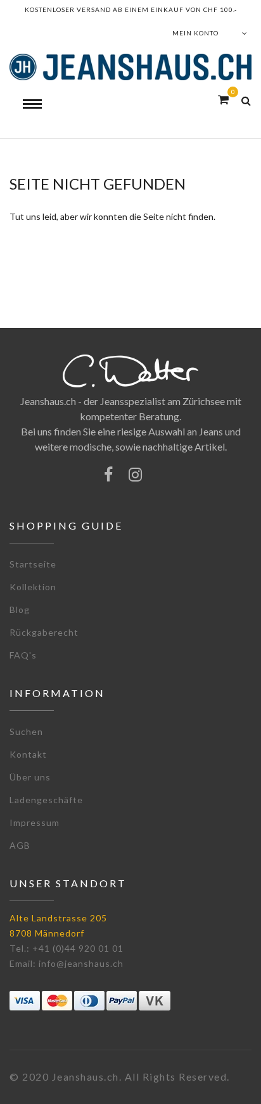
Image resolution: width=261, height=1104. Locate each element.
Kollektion (33, 586)
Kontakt (28, 754)
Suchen (26, 731)
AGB (20, 845)
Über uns (30, 777)
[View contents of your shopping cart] (223, 99)
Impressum (35, 822)
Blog (20, 609)
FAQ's (23, 655)
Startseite (33, 564)
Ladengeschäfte (46, 799)
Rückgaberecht (44, 632)
